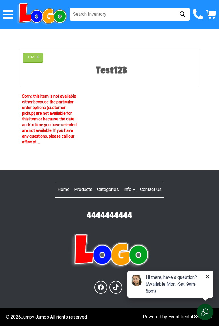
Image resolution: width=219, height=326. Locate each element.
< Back (33, 57)
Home (64, 189)
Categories (108, 189)
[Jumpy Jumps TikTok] (116, 287)
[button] (8, 14)
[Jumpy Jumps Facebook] (100, 287)
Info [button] (128, 189)
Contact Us (151, 189)
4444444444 (109, 215)
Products (83, 189)
